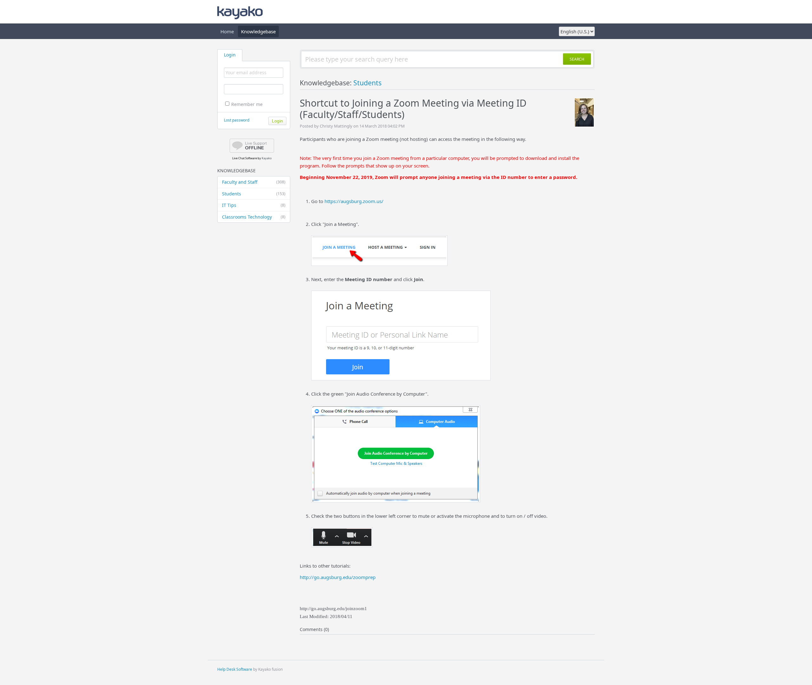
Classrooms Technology (253, 217)
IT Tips (253, 205)
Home (227, 31)
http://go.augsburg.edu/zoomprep (338, 577)
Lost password (236, 120)
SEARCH (577, 59)
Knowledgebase (258, 31)
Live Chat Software (244, 158)
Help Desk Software (234, 669)
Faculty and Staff (253, 182)
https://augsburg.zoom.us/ (353, 201)
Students (253, 194)
